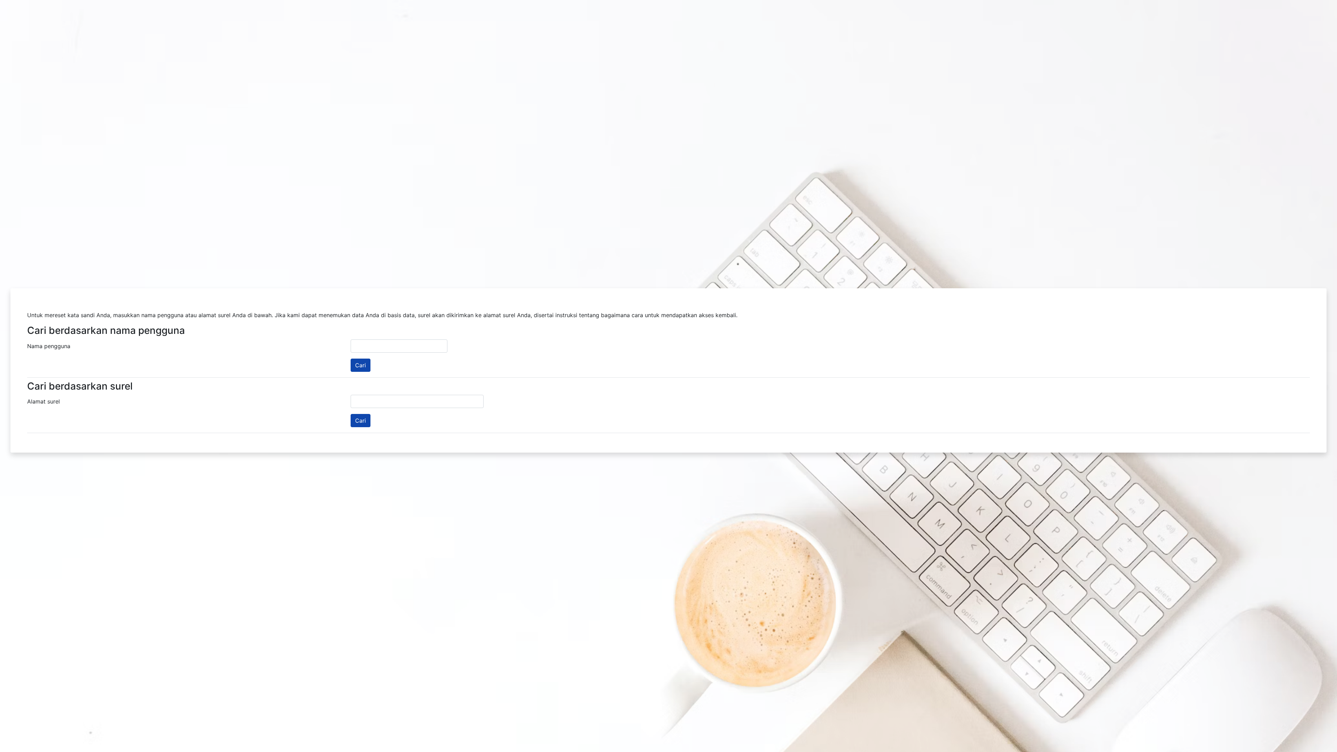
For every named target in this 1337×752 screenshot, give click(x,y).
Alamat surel (43, 401)
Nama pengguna (48, 346)
